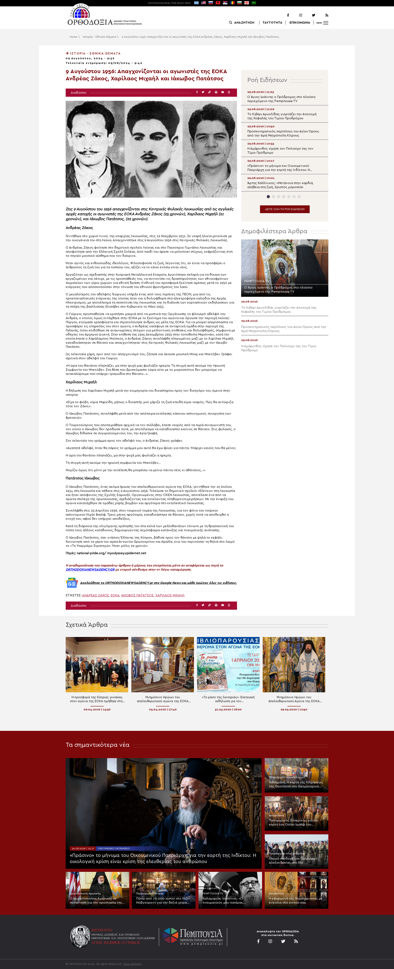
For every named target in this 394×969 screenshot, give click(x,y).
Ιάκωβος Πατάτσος (137, 595)
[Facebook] (283, 15)
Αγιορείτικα (276, 815)
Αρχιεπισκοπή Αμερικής (85, 893)
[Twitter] (309, 15)
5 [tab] (288, 196)
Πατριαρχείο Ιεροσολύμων (287, 777)
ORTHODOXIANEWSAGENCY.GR (90, 569)
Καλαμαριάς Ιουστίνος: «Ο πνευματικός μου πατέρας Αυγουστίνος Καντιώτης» (223, 901)
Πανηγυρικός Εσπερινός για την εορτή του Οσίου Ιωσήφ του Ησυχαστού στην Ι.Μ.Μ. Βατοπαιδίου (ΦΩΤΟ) (296, 823)
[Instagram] (296, 15)
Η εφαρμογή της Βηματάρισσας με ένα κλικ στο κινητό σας (295, 900)
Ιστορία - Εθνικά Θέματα (99, 36)
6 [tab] (294, 196)
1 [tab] (268, 196)
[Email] (222, 92)
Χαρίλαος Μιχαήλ (170, 595)
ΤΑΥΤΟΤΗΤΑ (272, 22)
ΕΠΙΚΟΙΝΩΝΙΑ (300, 22)
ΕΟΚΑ (115, 595)
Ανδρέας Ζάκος (95, 595)
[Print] (216, 92)
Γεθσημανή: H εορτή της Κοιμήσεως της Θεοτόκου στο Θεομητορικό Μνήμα (296, 784)
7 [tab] (299, 196)
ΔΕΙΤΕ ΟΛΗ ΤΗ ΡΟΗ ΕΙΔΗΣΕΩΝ (285, 209)
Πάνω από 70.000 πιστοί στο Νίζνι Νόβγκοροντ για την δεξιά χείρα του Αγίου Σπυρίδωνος (163, 901)
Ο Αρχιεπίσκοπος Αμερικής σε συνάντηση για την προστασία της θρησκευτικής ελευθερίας (96, 901)
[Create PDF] (229, 92)
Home (73, 36)
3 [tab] (278, 196)
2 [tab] (273, 196)
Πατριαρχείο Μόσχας (150, 893)
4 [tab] (283, 196)
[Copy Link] (209, 92)
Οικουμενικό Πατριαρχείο (114, 848)
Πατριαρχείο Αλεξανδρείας (287, 853)
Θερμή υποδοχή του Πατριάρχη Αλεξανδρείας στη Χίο (293, 860)
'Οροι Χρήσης (132, 964)
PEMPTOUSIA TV (213, 893)
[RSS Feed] (322, 15)
